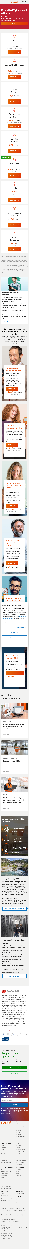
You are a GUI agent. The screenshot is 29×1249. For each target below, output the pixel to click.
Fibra (2, 1193)
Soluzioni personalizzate (7, 1184)
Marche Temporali (5, 1182)
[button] (26, 288)
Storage (17, 1173)
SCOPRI (14, 23)
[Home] (14, 2)
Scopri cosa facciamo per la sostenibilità (16, 908)
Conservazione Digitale (6, 1180)
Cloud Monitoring (20, 1162)
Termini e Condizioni (13, 1110)
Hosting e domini (6, 1143)
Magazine (22, 1128)
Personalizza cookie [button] (6, 1221)
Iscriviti (14, 1104)
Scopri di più (14, 52)
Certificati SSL (20, 1196)
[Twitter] (22, 1227)
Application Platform (20, 1149)
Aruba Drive (4, 1160)
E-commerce (4, 1156)
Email (2, 1151)
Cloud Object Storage (21, 1160)
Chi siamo (18, 1121)
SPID (14, 188)
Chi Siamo (7, 1030)
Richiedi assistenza (5, 1210)
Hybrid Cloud (19, 1153)
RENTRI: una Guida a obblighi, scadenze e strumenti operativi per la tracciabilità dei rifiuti (13, 800)
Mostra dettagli (19, 627)
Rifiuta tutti (14, 643)
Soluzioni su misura (20, 1177)
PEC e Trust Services (7, 1167)
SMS (17, 1202)
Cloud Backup (19, 1158)
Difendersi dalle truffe (6, 1217)
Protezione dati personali (16, 1215)
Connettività (4, 1191)
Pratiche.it (18, 1199)
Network (17, 1171)
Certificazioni (19, 1123)
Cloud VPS (18, 1145)
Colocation (18, 1175)
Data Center (18, 1130)
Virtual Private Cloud (20, 1151)
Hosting (3, 1145)
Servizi (24, 2)
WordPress (3, 1147)
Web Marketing (4, 1158)
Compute (18, 1147)
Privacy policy (5, 1215)
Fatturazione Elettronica (6, 1171)
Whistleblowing (15, 1221)
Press (17, 1128)
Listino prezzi (11, 1208)
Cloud (17, 1143)
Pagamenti (3, 1208)
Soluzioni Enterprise (20, 1136)
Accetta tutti (14, 632)
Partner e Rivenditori (6, 1186)
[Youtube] (27, 1227)
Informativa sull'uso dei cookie (8, 1219)
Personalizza (13, 637)
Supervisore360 (4, 1175)
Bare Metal (18, 1169)
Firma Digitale (4, 1173)
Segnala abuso (16, 1217)
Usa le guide (14, 1073)
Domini (2, 1149)
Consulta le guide (20, 1208)
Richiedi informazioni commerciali (20, 1210)
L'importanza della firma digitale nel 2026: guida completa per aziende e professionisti (13, 726)
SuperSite (3, 1153)
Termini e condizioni (20, 1193)
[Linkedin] (24, 1227)
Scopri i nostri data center (14, 976)
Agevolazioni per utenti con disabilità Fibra (6, 1199)
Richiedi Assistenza (14, 1067)
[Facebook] (19, 1227)
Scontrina (14, 163)
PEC (14, 40)
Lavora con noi (19, 1126)
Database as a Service (21, 1156)
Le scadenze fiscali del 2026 (12, 761)
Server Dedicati (20, 1167)
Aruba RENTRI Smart (14, 65)
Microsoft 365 (19, 1191)
